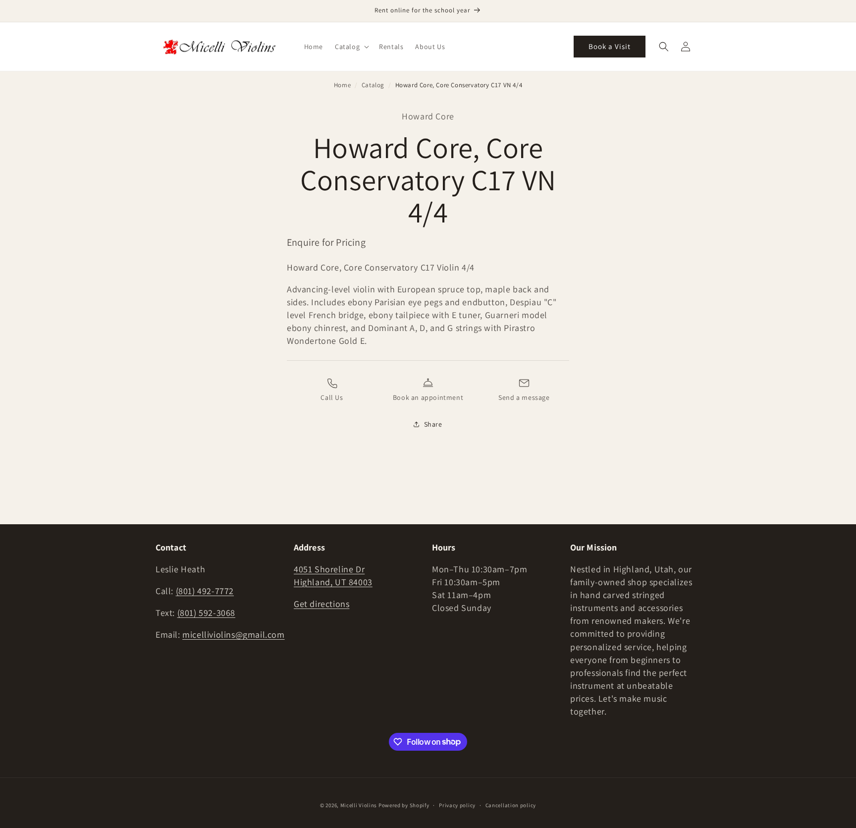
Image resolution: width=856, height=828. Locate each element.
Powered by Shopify (403, 805)
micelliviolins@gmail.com (233, 634)
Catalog (373, 85)
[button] (351, 46)
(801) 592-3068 (206, 612)
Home (342, 85)
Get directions (321, 603)
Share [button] (433, 424)
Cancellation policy (510, 804)
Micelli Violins (358, 805)
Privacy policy (457, 804)
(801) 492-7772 (205, 591)
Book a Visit (609, 46)
